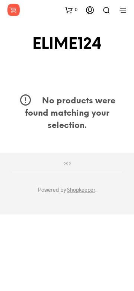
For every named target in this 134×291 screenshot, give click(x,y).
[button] (71, 9)
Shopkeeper (81, 190)
